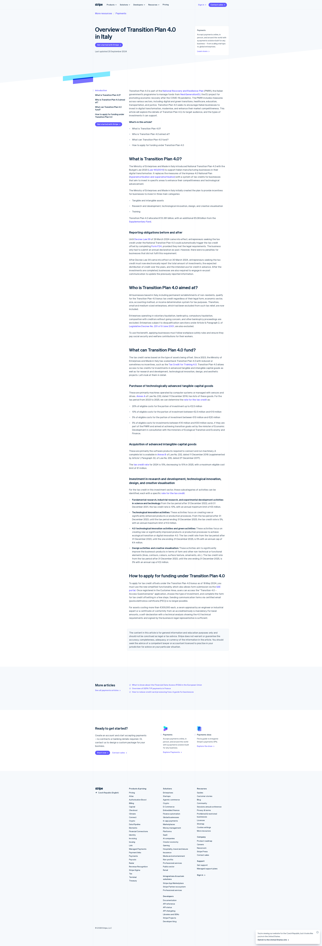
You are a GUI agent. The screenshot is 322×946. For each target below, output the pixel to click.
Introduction (101, 90)
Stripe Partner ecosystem (174, 886)
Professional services (172, 863)
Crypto (132, 820)
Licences (201, 820)
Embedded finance (171, 810)
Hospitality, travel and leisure (175, 849)
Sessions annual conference (209, 806)
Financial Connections (138, 831)
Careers (200, 844)
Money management (172, 828)
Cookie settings (204, 827)
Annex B (161, 454)
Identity (132, 835)
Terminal (133, 877)
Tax (130, 873)
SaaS (165, 835)
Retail (165, 870)
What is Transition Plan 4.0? (108, 95)
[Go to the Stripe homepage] (98, 788)
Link (131, 845)
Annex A (140, 396)
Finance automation (171, 813)
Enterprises (168, 792)
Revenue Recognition (138, 866)
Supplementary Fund (140, 221)
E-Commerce (168, 806)
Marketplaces (169, 824)
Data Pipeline (134, 824)
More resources (103, 13)
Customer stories (204, 796)
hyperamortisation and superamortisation (152, 176)
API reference (169, 903)
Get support (202, 865)
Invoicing (133, 838)
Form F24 (156, 246)
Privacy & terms (204, 810)
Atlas (131, 796)
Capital (132, 806)
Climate (132, 813)
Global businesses (171, 817)
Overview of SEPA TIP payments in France (151, 688)
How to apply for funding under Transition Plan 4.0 (109, 115)
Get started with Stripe (108, 45)
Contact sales (217, 4)
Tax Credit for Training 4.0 (183, 364)
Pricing (166, 4)
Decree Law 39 (142, 239)
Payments (121, 13)
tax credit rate (141, 464)
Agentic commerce (171, 799)
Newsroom (202, 848)
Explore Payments (171, 752)
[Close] (317, 933)
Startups (167, 796)
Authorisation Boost (138, 799)
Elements (133, 828)
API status (167, 907)
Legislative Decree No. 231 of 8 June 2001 (151, 326)
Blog (199, 799)
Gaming (166, 845)
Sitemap (200, 824)
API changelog (169, 911)
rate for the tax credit (195, 399)
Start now (101, 752)
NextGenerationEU (190, 94)
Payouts (132, 859)
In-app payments (170, 820)
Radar (131, 863)
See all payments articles (107, 690)
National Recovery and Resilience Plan (183, 90)
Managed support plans (207, 868)
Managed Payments (137, 849)
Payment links (135, 852)
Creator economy (170, 842)
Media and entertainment (174, 856)
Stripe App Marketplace (173, 883)
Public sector (168, 866)
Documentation (170, 900)
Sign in (201, 4)
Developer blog (169, 921)
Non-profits (168, 859)
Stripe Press (202, 851)
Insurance (167, 852)
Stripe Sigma (134, 870)
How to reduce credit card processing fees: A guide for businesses (163, 692)
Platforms (167, 831)
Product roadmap (204, 841)
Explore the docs (204, 746)
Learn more (202, 51)
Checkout (133, 810)
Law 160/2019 (156, 169)
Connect (132, 817)
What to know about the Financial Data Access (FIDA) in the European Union (167, 685)
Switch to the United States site (272, 939)
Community (202, 803)
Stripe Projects (169, 918)
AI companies (169, 838)
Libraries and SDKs (171, 914)
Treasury (133, 880)
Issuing (132, 842)
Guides (200, 792)
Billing (131, 803)
